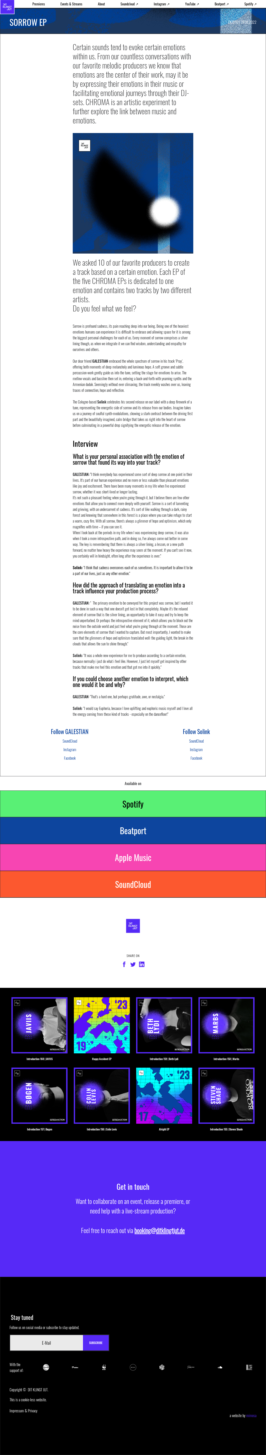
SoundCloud (70, 741)
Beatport (133, 830)
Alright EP (164, 1129)
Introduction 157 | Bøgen (39, 1129)
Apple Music (133, 857)
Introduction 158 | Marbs (226, 1059)
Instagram (69, 749)
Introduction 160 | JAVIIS (40, 1059)
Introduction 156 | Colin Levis (102, 1129)
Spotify (133, 804)
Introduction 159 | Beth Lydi (164, 1059)
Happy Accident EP (102, 1059)
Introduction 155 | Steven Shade (226, 1129)
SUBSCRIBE (95, 1342)
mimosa (251, 1415)
